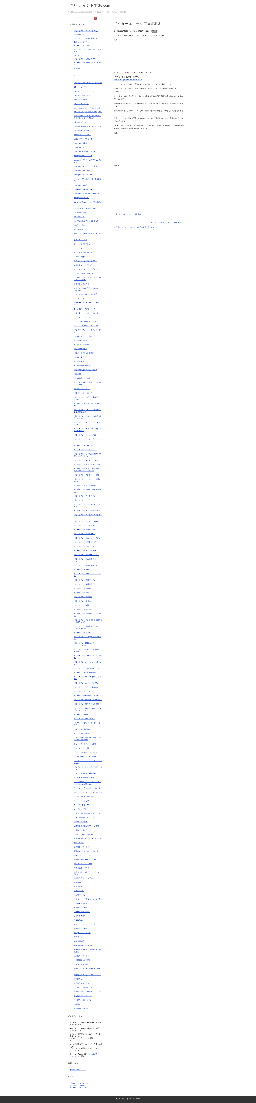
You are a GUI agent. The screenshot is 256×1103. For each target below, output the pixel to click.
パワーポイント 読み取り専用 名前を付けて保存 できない (88, 621)
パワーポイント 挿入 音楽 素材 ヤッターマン (87, 560)
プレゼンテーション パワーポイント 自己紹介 (88, 762)
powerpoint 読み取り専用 (83, 189)
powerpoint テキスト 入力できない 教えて (87, 161)
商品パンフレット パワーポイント (86, 851)
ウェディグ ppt (79, 257)
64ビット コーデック (81, 87)
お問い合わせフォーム (78, 1070)
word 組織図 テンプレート (83, 229)
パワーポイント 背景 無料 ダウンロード (87, 615)
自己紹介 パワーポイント (83, 987)
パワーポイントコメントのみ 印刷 (86, 683)
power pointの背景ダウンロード (85, 151)
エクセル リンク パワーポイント (85, 261)
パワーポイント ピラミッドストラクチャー (88, 505)
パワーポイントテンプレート (84, 691)
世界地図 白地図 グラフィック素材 (86, 826)
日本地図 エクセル (80, 903)
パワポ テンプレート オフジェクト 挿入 (87, 331)
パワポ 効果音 (79, 361)
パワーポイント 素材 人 (82, 601)
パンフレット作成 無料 (82, 729)
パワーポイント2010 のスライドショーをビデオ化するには (88, 644)
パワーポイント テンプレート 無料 (86, 475)
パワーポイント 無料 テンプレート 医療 (87, 575)
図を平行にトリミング (82, 855)
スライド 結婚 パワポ (81, 284)
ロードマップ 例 (80, 809)
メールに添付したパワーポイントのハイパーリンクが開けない (87, 783)
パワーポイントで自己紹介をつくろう (87, 668)
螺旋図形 (77, 68)
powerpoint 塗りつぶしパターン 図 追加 (87, 180)
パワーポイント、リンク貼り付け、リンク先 (87, 663)
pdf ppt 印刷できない (81, 130)
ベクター (129, 214)
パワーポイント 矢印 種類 (83, 597)
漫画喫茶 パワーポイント (83, 928)
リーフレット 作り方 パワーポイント (87, 788)
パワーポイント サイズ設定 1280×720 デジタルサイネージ (87, 455)
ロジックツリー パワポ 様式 (84, 796)
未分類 (154, 31)
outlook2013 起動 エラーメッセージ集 (87, 126)
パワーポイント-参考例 (82, 632)
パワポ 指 (77, 374)
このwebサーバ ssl (80, 240)
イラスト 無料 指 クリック (83, 252)
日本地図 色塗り (80, 916)
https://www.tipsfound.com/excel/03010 (128, 80)
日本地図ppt (78, 920)
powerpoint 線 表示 (81, 185)
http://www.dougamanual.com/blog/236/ (88, 112)
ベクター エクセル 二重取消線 (85, 773)
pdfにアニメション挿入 (82, 135)
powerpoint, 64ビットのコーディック (87, 193)
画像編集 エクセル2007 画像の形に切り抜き (87, 951)
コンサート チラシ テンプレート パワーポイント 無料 (87, 279)
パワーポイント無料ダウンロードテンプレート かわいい (87, 709)
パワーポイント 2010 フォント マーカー (87, 404)
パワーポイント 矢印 (81, 592)
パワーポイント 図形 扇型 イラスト (86, 555)
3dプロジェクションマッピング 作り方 (88, 83)
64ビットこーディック (82, 95)
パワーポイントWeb (77, 1085)
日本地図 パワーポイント (83, 907)
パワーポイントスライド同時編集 (86, 687)
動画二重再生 (79, 843)
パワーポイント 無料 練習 (83, 584)
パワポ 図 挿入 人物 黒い (83, 365)
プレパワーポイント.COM (79, 1083)
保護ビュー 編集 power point (84, 834)
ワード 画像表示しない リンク (85, 817)
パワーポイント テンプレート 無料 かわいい (87, 480)
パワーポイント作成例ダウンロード (87, 695)
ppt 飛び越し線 (79, 34)
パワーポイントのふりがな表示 (85, 672)
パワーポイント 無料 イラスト (85, 569)
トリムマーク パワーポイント (84, 317)
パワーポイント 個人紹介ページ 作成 (87, 538)
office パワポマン (80, 122)
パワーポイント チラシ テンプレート (87, 464)
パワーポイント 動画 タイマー (85, 546)
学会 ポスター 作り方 (81, 868)
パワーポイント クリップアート (85, 450)
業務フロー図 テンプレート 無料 (85, 924)
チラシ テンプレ (80, 298)
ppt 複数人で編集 (80, 212)
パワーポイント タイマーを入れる (86, 31)
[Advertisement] (149, 55)
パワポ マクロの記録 (81, 344)
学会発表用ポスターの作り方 (84, 878)
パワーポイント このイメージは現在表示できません (135, 227)
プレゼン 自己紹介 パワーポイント (86, 752)
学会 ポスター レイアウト (83, 864)
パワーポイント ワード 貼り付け (85, 525)
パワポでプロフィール (82, 389)
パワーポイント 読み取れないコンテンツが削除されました (88, 627)
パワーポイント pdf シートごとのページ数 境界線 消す (87, 411)
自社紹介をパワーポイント (83, 1000)
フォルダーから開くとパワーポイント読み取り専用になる (87, 739)
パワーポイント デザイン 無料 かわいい (87, 491)
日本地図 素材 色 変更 (82, 912)
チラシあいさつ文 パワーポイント (86, 313)
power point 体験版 (81, 143)
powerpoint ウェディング (83, 156)
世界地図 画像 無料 (81, 822)
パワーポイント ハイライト (84, 500)
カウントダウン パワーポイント (85, 265)
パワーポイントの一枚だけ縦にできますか (87, 678)
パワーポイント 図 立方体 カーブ (86, 550)
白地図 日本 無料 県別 (82, 960)
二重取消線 (137, 214)
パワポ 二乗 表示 (80, 357)
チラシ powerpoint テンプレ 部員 (86, 294)
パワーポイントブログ (78, 1087)
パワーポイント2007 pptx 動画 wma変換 (87, 638)
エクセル (121, 214)
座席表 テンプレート (81, 895)
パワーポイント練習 (81, 714)
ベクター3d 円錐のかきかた (84, 777)
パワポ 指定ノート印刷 (82, 378)
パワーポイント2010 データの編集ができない (88, 650)
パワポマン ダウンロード (83, 46)
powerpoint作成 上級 (81, 198)
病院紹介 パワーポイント (83, 956)
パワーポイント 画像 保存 (83, 588)
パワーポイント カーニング (84, 445)
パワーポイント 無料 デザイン (85, 580)
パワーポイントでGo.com (89, 5)
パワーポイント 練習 (81, 605)
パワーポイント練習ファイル (84, 719)
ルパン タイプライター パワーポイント (88, 792)
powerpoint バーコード (82, 170)
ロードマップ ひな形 (81, 801)
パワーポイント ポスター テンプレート (88, 511)
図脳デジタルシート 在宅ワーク (85, 859)
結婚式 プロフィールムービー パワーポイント (88, 969)
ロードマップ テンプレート (84, 805)
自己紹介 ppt (78, 979)
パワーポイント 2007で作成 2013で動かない (87, 398)
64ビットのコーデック (82, 99)
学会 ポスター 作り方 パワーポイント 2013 (87, 873)
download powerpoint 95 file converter (87, 108)
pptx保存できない (80, 225)
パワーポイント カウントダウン (85, 435)
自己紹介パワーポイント (83, 996)
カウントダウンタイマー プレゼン (86, 269)
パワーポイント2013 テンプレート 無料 (87, 657)
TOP (81, 12)
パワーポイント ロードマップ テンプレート (88, 516)
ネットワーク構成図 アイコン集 (85, 321)
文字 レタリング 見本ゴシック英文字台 (88, 899)
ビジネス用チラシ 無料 (82, 733)
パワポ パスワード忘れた (83, 340)
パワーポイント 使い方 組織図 (85, 529)
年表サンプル (79, 891)
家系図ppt (77, 882)
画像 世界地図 (79, 941)
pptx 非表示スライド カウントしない (87, 221)
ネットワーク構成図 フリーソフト (86, 326)
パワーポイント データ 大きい (85, 496)
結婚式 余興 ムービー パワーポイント (87, 975)
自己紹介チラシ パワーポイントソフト (88, 992)
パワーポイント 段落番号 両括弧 (85, 38)
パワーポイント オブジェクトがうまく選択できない (88, 430)
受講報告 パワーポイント (83, 847)
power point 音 (79, 147)
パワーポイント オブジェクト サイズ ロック (87, 423)
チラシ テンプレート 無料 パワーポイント (87, 304)
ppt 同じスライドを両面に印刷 (85, 208)
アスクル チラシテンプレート (84, 244)
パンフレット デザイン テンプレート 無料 (166, 222)
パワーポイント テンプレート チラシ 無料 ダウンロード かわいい (87, 470)
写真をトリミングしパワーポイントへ (87, 838)
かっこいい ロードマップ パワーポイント (88, 234)
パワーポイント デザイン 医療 (85, 485)
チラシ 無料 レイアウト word (84, 309)
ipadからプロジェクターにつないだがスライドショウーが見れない (87, 117)
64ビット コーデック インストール (86, 55)
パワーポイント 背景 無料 (83, 609)
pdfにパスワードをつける (83, 139)
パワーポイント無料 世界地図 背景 (86, 704)
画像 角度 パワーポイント (83, 945)
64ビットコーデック (81, 104)
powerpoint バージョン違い (84, 175)
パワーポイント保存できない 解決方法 (88, 700)
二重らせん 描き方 (80, 42)
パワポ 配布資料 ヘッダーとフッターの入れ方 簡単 (88, 383)
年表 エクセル (79, 886)
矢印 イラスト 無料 (81, 964)
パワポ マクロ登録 (80, 349)
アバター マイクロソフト (83, 248)
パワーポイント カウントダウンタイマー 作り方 (88, 440)
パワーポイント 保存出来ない (84, 534)
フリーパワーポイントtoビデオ (85, 744)
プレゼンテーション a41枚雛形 (85, 756)
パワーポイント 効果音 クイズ (85, 59)
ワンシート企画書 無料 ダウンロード (87, 813)
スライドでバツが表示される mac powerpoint (86, 289)
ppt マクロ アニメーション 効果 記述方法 (88, 203)
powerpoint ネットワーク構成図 (85, 166)
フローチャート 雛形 (81, 748)
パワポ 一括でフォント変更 (84, 353)
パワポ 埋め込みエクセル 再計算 (85, 370)
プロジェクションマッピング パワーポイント (88, 768)
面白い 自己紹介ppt (81, 1008)
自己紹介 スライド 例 (81, 983)
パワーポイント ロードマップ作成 (86, 521)
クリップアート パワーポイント (85, 273)
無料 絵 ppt (78, 937)
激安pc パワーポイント (82, 933)
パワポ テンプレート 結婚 (83, 336)
